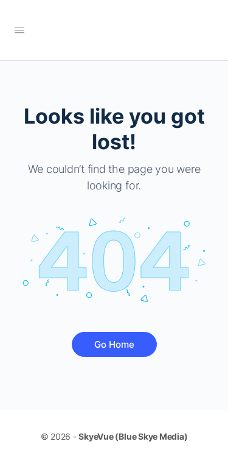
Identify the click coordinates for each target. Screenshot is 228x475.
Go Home (114, 344)
